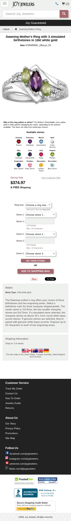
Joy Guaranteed (35, 23)
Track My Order (13, 388)
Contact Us (11, 393)
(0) (67, 4)
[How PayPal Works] (35, 506)
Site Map (10, 438)
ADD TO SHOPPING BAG (35, 271)
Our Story (10, 423)
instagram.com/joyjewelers (23, 458)
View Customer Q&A (50, 178)
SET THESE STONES (35, 261)
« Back (6, 29)
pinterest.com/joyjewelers (23, 463)
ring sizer (46, 209)
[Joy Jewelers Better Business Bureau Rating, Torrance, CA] (35, 492)
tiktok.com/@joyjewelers (22, 468)
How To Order (13, 398)
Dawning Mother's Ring (30, 29)
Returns (9, 408)
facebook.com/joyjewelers (24, 453)
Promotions (11, 433)
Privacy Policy (12, 428)
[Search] (63, 14)
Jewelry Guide (13, 403)
